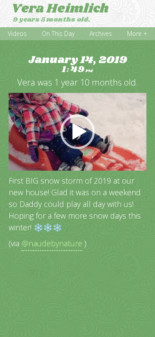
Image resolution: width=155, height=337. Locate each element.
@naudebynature (52, 243)
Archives (101, 33)
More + (137, 33)
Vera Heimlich (60, 8)
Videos (17, 33)
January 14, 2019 (77, 64)
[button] (77, 131)
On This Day (58, 33)
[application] (77, 132)
